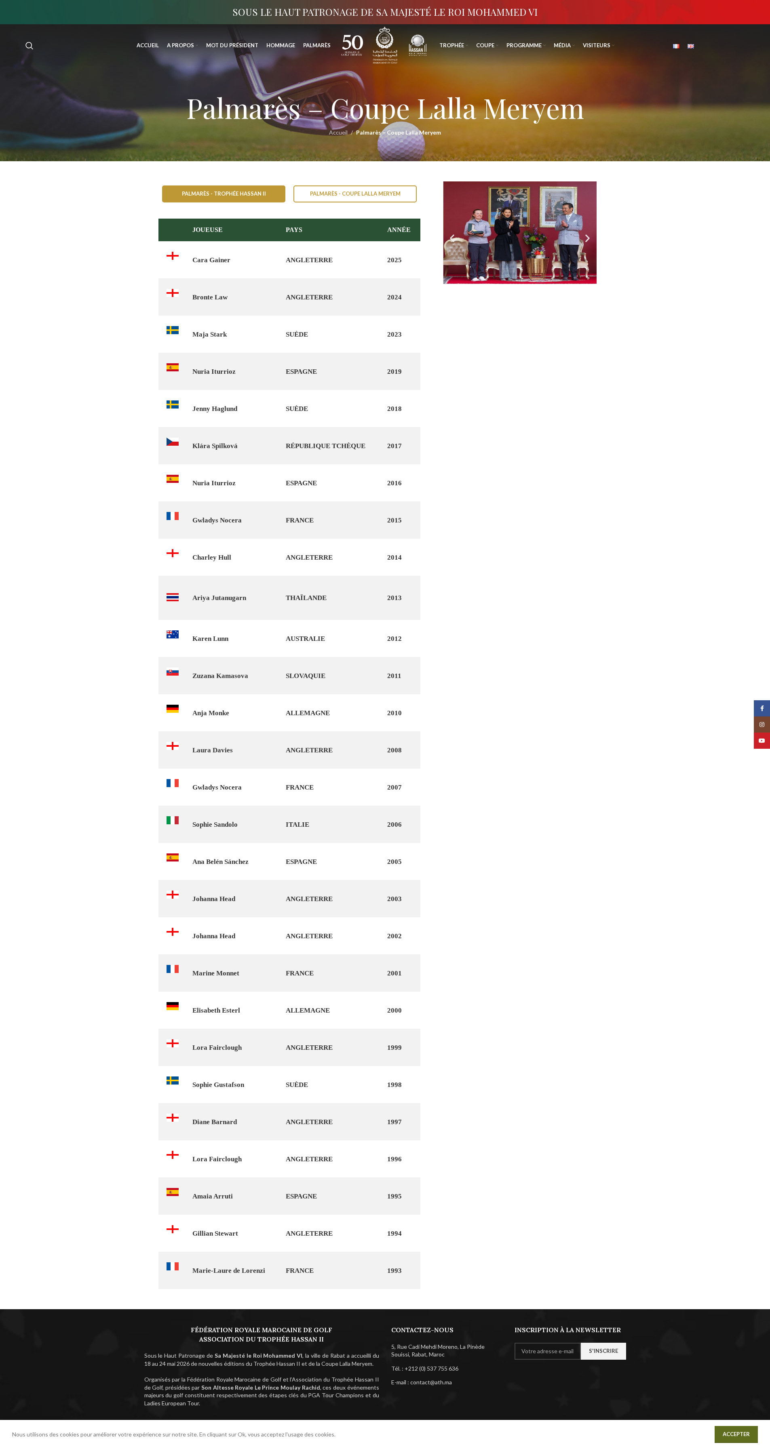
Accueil (338, 132)
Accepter (736, 1434)
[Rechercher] (29, 46)
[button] (452, 238)
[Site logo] (352, 44)
